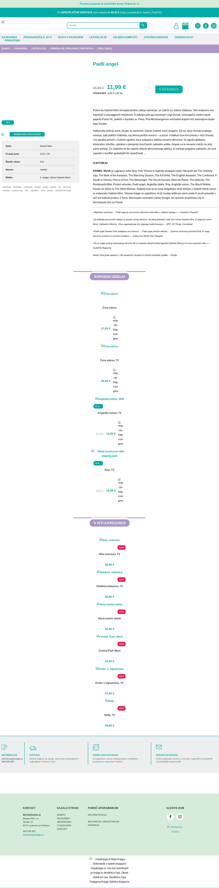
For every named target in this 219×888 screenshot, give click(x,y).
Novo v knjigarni (70, 37)
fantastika (17, 187)
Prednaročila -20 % (38, 37)
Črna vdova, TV (109, 360)
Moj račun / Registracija (103, 821)
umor (43, 190)
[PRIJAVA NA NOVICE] (159, 747)
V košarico (169, 89)
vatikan (50, 190)
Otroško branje (156, 37)
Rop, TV (109, 470)
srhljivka (6, 190)
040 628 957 (8, 761)
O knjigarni (64, 825)
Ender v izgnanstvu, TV (109, 683)
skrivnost (67, 187)
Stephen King (17, 190)
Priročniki (12, 40)
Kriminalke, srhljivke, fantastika (72, 48)
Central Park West (109, 650)
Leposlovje (98, 37)
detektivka (7, 187)
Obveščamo (64, 822)
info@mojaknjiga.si (12, 758)
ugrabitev (35, 190)
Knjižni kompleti (125, 37)
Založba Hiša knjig (63, 190)
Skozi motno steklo (109, 618)
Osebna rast (184, 37)
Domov (6, 48)
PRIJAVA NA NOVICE (167, 755)
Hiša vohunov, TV (109, 554)
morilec (37, 187)
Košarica (93, 825)
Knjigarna (9, 37)
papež (45, 187)
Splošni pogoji (97, 815)
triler (27, 190)
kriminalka (28, 187)
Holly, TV (109, 715)
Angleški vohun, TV (110, 413)
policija (53, 187)
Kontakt (62, 829)
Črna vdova (109, 307)
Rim (59, 187)
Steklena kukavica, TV (109, 586)
